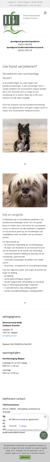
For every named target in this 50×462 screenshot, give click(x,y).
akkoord (25, 457)
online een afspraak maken (18, 5)
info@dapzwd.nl (10, 335)
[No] (47, 452)
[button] (44, 435)
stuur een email (35, 5)
